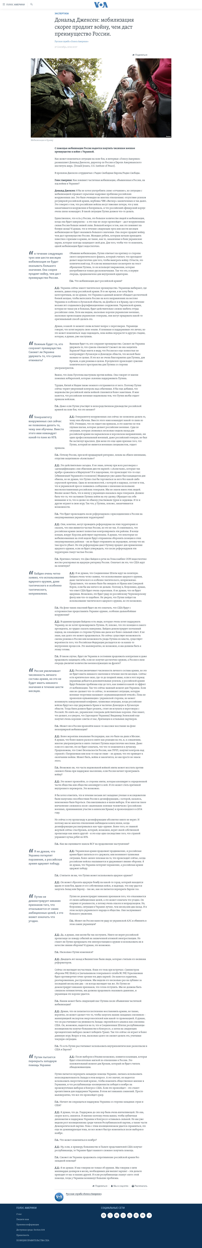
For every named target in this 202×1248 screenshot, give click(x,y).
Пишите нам (22, 1219)
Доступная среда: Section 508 (30, 1230)
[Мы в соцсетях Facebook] (103, 1215)
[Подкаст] (136, 1215)
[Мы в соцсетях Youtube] (116, 1215)
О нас (19, 1214)
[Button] (139, 55)
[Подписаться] (142, 1215)
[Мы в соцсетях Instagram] (123, 1215)
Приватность (22, 1235)
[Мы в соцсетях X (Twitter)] (110, 1215)
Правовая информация (27, 1225)
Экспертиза (62, 14)
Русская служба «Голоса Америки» (71, 41)
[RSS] (129, 1215)
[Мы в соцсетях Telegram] (149, 1215)
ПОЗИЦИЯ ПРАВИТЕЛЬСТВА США (32, 1240)
